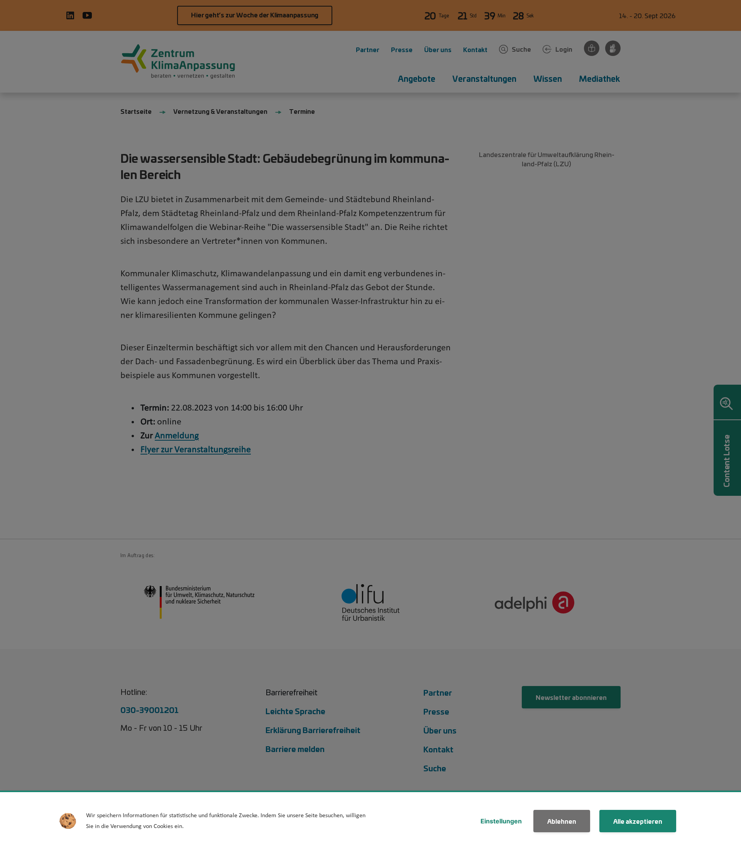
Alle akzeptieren (637, 820)
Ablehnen (561, 820)
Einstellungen (501, 821)
